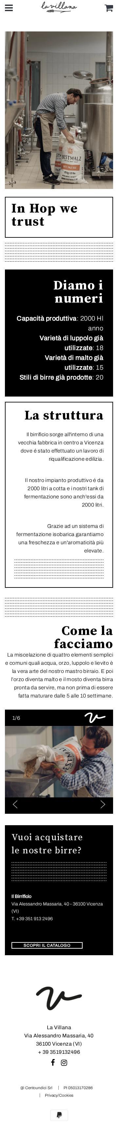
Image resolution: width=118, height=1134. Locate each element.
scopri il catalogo (47, 945)
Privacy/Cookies (59, 1095)
